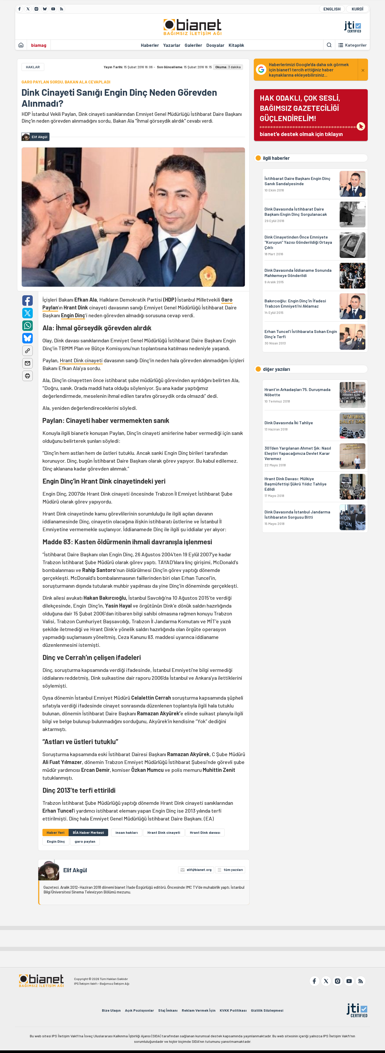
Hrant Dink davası (205, 832)
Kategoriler (356, 45)
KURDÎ (357, 8)
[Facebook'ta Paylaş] (27, 300)
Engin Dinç (73, 315)
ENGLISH (331, 8)
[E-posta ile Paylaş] (27, 363)
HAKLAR (33, 67)
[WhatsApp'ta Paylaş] (27, 325)
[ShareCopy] (27, 351)
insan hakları (127, 832)
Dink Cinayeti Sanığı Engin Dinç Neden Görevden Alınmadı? (119, 98)
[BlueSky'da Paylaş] (27, 338)
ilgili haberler (276, 158)
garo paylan (85, 841)
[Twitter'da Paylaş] (27, 313)
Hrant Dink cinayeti (81, 360)
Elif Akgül (75, 870)
